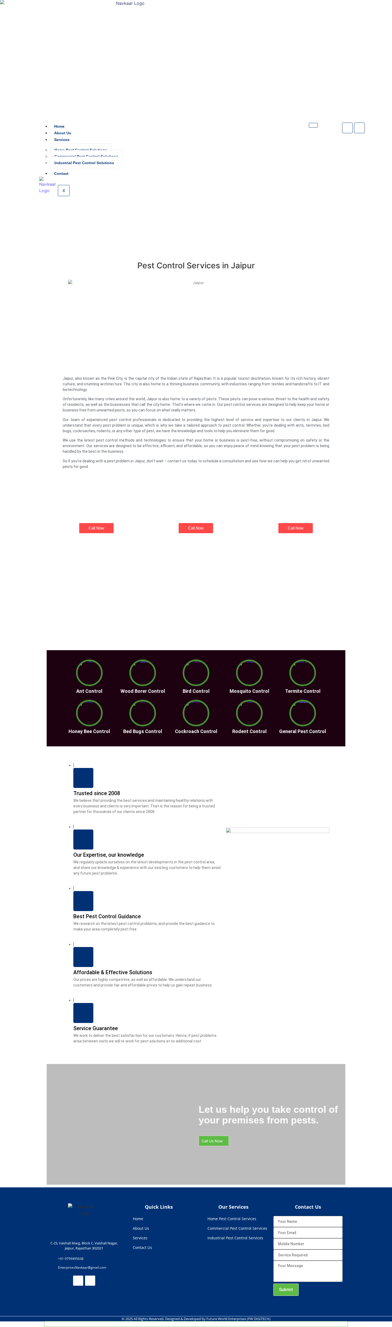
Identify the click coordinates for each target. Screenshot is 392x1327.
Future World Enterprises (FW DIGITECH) (238, 1318)
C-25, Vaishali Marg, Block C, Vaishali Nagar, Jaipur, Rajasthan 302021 (84, 1246)
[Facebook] (347, 128)
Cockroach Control (196, 731)
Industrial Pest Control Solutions (84, 163)
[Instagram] (359, 128)
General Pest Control (302, 731)
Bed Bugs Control (142, 731)
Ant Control (89, 691)
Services (62, 139)
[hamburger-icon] (313, 125)
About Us (62, 133)
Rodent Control (249, 731)
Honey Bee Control (89, 731)
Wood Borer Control (143, 691)
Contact (61, 173)
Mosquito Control (249, 691)
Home (59, 126)
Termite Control (303, 691)
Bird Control (196, 691)
